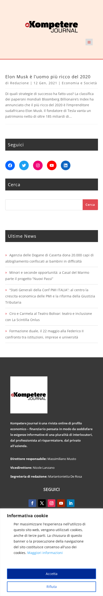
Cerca (90, 204)
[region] (51, 552)
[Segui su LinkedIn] (70, 503)
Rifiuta (51, 586)
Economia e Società (79, 83)
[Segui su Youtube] (61, 503)
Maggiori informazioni (45, 552)
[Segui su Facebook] (32, 503)
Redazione (19, 83)
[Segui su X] (42, 503)
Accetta (51, 573)
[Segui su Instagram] (51, 503)
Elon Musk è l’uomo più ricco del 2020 (48, 76)
